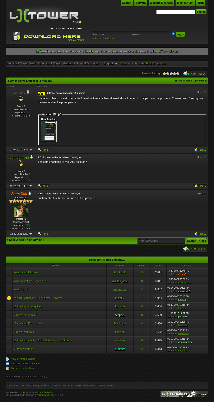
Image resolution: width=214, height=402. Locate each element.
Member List (185, 2)
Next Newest (34, 239)
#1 (205, 92)
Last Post (172, 274)
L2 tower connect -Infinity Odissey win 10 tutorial (42, 340)
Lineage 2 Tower (29, 385)
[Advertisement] (107, 59)
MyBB (22, 392)
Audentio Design (45, 395)
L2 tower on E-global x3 (27, 323)
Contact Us (13, 385)
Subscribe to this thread (23, 368)
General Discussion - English (95, 63)
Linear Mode (200, 80)
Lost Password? (98, 38)
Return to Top (46, 385)
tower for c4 (20, 289)
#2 (205, 157)
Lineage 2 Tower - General (56, 63)
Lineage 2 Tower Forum (22, 63)
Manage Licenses (161, 2)
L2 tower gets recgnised (27, 306)
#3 (205, 193)
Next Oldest (16, 239)
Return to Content (64, 385)
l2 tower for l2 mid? (24, 315)
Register (110, 38)
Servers (141, 2)
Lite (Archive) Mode (85, 385)
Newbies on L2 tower (25, 272)
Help (201, 2)
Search (126, 2)
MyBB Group (46, 392)
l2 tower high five (23, 331)
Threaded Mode (183, 80)
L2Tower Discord (168, 51)
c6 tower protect (23, 349)
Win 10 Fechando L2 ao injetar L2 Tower (37, 297)
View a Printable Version (23, 359)
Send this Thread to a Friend (25, 363)
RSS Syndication (105, 385)
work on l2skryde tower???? (30, 281)
